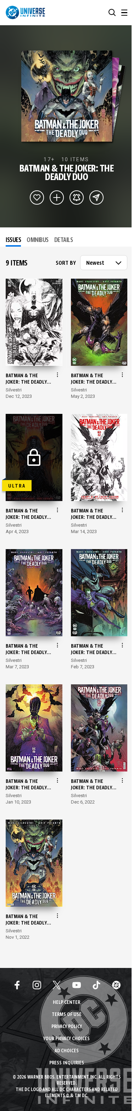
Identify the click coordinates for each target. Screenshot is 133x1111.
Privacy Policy (66, 1027)
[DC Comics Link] (116, 985)
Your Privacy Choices (66, 1039)
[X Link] (56, 985)
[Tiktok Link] (96, 985)
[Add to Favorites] (37, 197)
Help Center (66, 1003)
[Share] (96, 197)
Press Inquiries (66, 1063)
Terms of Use (67, 1015)
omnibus (38, 240)
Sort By (66, 263)
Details (63, 240)
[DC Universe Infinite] (25, 12)
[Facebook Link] (17, 985)
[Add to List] (57, 197)
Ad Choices (67, 1051)
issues (13, 240)
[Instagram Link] (37, 985)
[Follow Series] (77, 197)
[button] (112, 12)
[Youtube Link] (76, 985)
